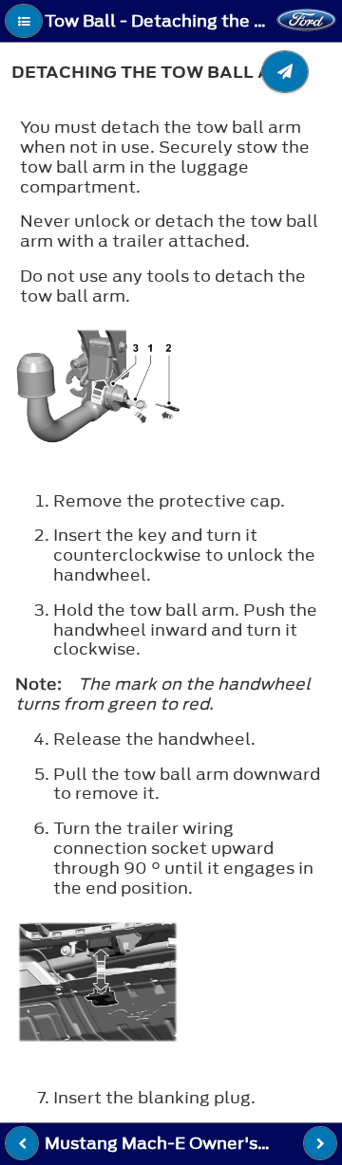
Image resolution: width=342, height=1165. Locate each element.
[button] (24, 21)
